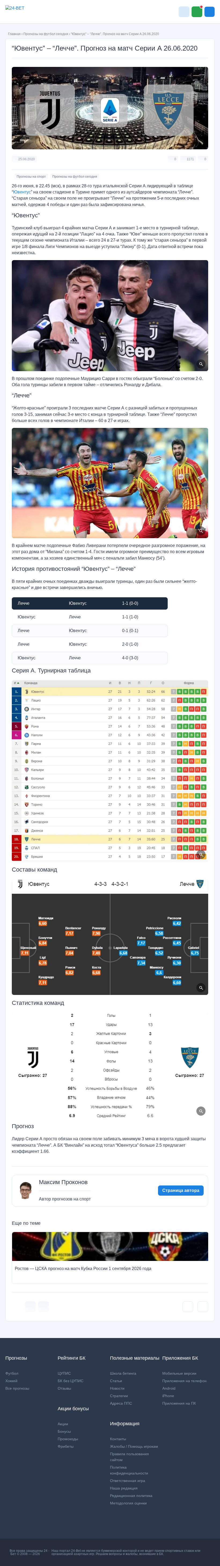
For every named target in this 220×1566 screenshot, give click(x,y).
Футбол (11, 1373)
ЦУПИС (64, 1373)
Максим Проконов (63, 1182)
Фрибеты (66, 1446)
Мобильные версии (179, 1373)
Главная (14, 34)
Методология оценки (128, 1503)
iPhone (168, 1396)
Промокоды (68, 1439)
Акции (63, 1424)
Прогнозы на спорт (31, 176)
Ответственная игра (127, 1480)
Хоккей (11, 1381)
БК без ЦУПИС (70, 1381)
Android (168, 1388)
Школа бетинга (123, 1373)
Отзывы (64, 1388)
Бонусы (64, 1431)
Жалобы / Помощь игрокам (134, 1446)
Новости (117, 1388)
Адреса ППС (121, 1403)
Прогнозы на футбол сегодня (45, 34)
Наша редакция (124, 1488)
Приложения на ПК (179, 1403)
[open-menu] (209, 12)
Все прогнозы (17, 1388)
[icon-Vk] (30, 1306)
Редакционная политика (131, 1495)
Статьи (116, 1381)
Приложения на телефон (184, 1381)
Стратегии (119, 1396)
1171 (190, 159)
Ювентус (22, 192)
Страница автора (180, 1190)
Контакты (118, 1439)
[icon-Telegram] (43, 1306)
